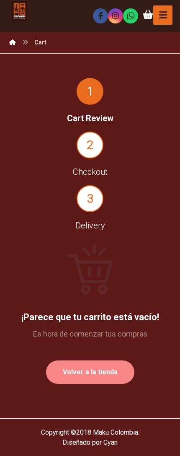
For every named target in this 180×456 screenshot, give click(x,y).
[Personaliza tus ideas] (19, 11)
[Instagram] (115, 15)
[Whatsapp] (130, 15)
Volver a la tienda (90, 372)
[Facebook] (100, 15)
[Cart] (147, 14)
